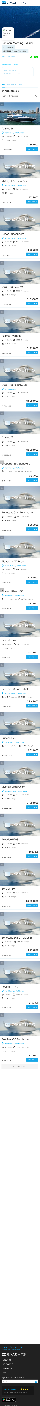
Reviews (11, 57)
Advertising (8, 1368)
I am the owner (11, 70)
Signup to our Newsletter (13, 1377)
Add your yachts (13, 1347)
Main (4, 57)
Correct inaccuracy (12, 73)
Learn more (32, 149)
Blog (5, 1372)
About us (7, 1360)
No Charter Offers (14, 84)
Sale (3, 84)
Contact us (8, 1364)
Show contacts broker (10, 64)
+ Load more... (20, 1066)
